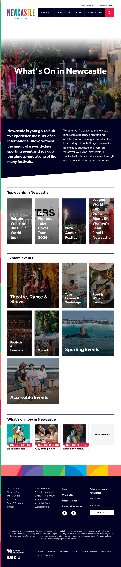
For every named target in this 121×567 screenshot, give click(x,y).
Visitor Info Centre (43, 503)
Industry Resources (87, 6)
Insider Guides (106, 6)
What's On (67, 495)
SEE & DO (46, 13)
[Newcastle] (13, 558)
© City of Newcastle (45, 555)
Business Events (42, 507)
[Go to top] (116, 562)
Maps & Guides (41, 499)
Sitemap (74, 551)
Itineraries (11, 507)
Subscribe (101, 512)
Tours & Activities (15, 503)
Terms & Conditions (89, 551)
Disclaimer (64, 551)
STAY (78, 13)
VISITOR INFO (94, 13)
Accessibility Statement (47, 551)
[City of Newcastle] (15, 551)
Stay (64, 489)
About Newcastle (42, 488)
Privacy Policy (106, 551)
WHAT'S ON (63, 13)
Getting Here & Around (45, 495)
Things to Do (13, 492)
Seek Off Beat (13, 488)
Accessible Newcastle (44, 492)
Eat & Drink (12, 499)
